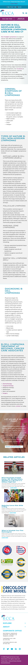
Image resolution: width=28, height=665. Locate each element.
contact (18, 406)
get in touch (15, 437)
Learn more (13, 487)
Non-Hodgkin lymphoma (9, 37)
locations (19, 68)
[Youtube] (12, 649)
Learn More (14, 3)
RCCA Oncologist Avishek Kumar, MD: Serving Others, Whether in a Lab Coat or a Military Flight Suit (12, 480)
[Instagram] (20, 649)
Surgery (5, 393)
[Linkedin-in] (16, 649)
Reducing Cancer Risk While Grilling (12, 506)
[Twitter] (8, 649)
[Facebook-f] (4, 649)
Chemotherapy (7, 383)
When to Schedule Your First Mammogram (12, 531)
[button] (23, 13)
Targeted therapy (8, 385)
